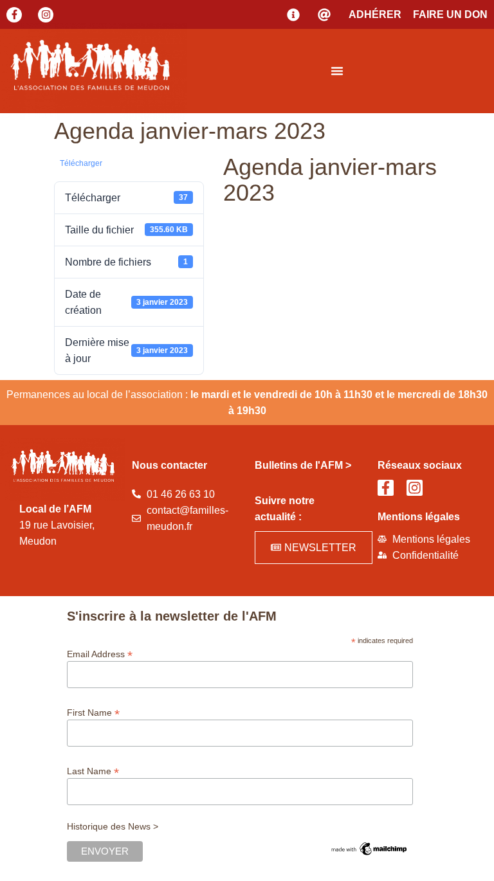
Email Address (100, 653)
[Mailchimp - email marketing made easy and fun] (369, 854)
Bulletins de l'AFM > (303, 465)
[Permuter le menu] (337, 70)
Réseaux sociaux (420, 465)
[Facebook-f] (14, 15)
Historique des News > (112, 826)
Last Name (93, 770)
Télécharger (81, 163)
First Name (93, 712)
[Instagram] (45, 15)
